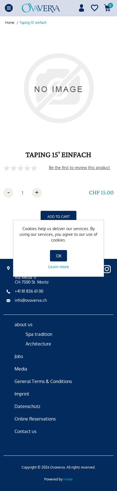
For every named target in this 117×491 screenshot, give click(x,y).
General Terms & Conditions (43, 381)
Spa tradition (39, 334)
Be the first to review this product (79, 167)
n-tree (68, 479)
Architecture (38, 344)
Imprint (21, 394)
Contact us (25, 431)
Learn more (58, 266)
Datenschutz (27, 406)
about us (23, 324)
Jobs (18, 356)
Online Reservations (35, 419)
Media (20, 369)
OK (58, 255)
